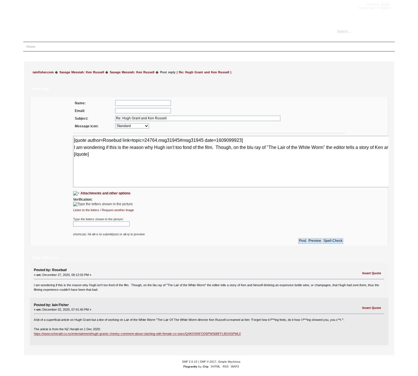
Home (30, 46)
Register (92, 46)
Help (45, 46)
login (372, 8)
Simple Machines (229, 361)
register (385, 8)
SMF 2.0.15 (189, 361)
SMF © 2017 (208, 361)
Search (60, 46)
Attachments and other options (105, 193)
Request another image (118, 210)
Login (75, 46)
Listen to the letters (86, 210)
